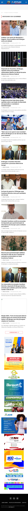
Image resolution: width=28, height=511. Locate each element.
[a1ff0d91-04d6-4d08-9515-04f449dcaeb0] (14, 352)
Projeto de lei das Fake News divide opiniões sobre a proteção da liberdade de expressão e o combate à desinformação (13, 103)
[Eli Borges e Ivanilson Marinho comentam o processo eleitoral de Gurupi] (14, 152)
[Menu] (2, 2)
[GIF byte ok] (14, 449)
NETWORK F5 (11, 507)
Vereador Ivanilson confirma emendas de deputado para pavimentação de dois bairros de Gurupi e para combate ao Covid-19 (13, 223)
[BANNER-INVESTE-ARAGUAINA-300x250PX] (14, 369)
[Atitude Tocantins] (14, 2)
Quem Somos (5, 502)
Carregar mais (13, 332)
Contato (24, 502)
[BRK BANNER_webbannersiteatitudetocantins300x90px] (14, 489)
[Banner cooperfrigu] (14, 411)
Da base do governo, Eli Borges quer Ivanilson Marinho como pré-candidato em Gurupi (13, 193)
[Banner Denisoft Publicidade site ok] (14, 395)
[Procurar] (26, 2)
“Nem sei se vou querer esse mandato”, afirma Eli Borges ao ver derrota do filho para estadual (14, 133)
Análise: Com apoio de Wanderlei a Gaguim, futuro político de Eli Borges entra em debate (13, 39)
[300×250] (14, 466)
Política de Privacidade (15, 502)
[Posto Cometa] (14, 378)
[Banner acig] (14, 433)
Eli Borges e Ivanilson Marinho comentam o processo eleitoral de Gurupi (12, 163)
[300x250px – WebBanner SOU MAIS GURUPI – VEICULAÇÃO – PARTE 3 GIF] (14, 483)
